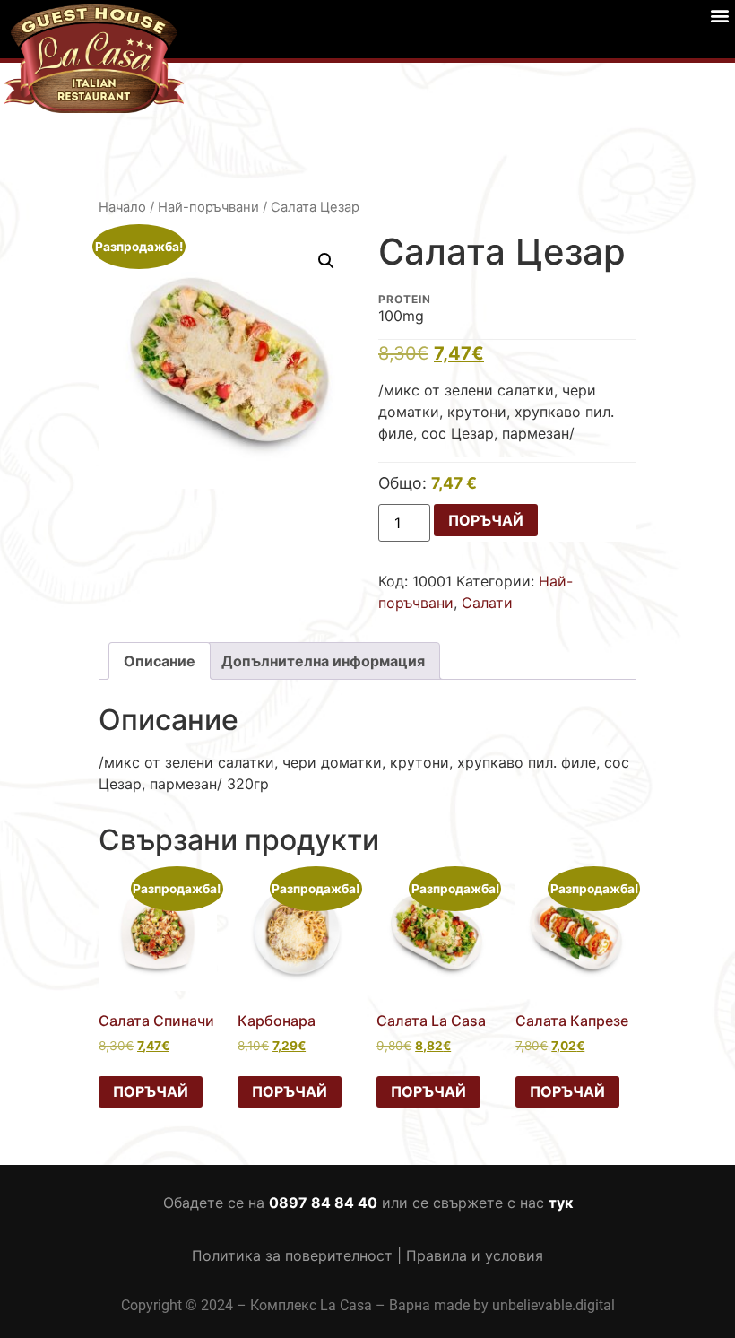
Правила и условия (474, 1255)
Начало (122, 207)
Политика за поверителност (292, 1255)
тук (561, 1203)
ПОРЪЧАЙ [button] (150, 1091)
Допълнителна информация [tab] (323, 661)
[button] (720, 15)
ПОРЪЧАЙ (485, 520)
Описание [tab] (159, 661)
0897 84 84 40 (323, 1203)
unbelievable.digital (553, 1305)
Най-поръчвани (208, 207)
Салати (487, 603)
